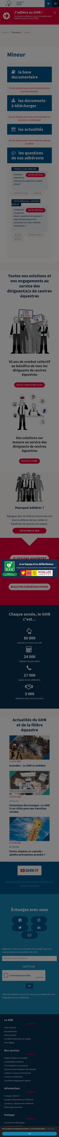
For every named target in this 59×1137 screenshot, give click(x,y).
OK (29, 1134)
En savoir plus (50, 1129)
